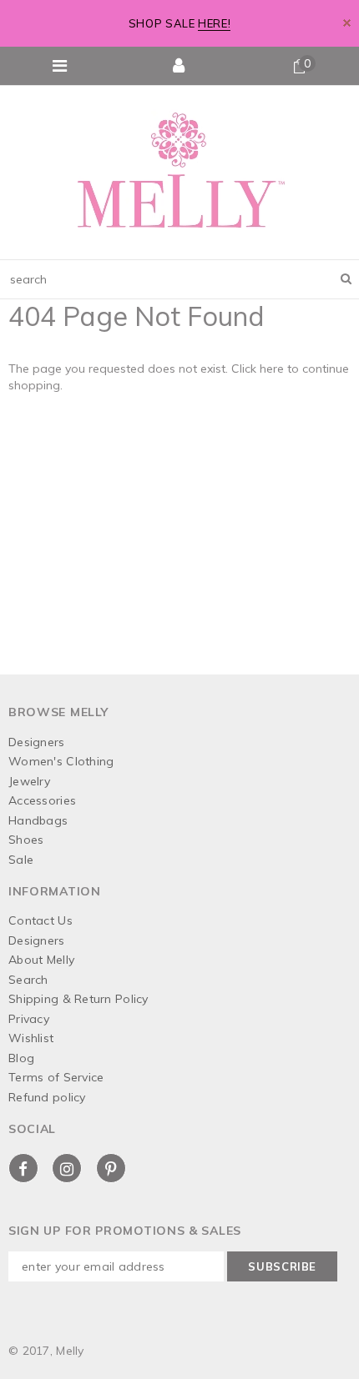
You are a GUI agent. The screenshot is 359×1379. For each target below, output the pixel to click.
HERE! (214, 23)
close (347, 23)
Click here (259, 368)
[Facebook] (23, 1168)
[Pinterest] (111, 1168)
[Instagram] (67, 1168)
